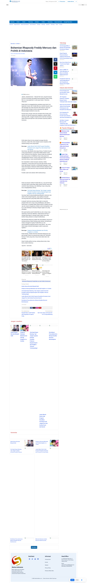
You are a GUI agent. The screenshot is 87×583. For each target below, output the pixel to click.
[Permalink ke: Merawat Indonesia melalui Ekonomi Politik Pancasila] (54, 540)
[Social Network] (76, 1)
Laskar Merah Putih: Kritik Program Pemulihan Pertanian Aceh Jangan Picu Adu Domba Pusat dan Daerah (38, 148)
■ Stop (77, 579)
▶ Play (72, 579)
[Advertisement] (43, 11)
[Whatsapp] (55, 77)
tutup (7, 4)
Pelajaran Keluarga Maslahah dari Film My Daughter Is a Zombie (37, 231)
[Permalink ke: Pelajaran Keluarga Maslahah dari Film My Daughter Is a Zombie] (24, 328)
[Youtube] (40, 308)
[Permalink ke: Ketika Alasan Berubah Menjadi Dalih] (15, 328)
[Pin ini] (55, 68)
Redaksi (46, 565)
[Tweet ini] (55, 64)
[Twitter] (34, 308)
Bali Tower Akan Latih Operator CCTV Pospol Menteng (45, 312)
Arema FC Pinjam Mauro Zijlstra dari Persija (65, 169)
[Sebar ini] (55, 60)
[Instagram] (37, 308)
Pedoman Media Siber (49, 570)
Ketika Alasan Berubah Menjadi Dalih (30, 286)
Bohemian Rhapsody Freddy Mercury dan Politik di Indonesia (36, 281)
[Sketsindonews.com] (14, 1)
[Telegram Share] (55, 72)
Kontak (46, 562)
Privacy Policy (48, 567)
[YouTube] (38, 559)
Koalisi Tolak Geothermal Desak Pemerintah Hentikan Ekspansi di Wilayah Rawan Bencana (65, 158)
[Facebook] (31, 308)
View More (34, 547)
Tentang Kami (48, 559)
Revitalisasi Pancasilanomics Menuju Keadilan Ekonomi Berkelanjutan (53, 336)
